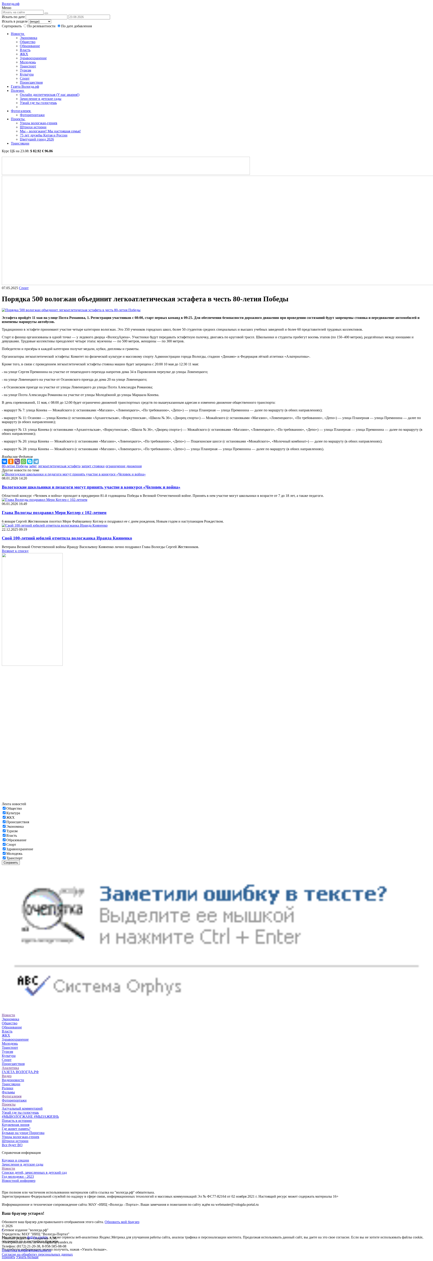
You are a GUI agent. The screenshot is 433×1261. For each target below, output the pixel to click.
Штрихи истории (33, 127)
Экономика (28, 38)
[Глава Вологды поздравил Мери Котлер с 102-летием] (44, 500)
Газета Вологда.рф (25, 86)
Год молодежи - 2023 (18, 1176)
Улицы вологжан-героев (38, 123)
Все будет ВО (12, 1145)
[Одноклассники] (11, 461)
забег (33, 466)
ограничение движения (124, 466)
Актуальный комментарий (22, 1108)
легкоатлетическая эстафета (59, 466)
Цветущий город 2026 (37, 139)
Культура (27, 74)
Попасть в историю (17, 1121)
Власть (25, 50)
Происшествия (31, 82)
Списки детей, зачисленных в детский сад (34, 1172)
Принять (8, 1257)
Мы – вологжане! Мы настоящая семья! (50, 131)
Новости (18, 34)
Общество (27, 42)
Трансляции (20, 143)
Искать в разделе (15, 21)
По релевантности (41, 26)
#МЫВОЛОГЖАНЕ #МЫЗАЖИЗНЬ (30, 1116)
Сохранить (11, 862)
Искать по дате (13, 17)
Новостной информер (18, 1181)
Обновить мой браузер (122, 1222)
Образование (30, 46)
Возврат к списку (15, 551)
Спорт (25, 78)
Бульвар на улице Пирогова (23, 1133)
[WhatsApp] (23, 461)
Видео (7, 1076)
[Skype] (29, 461)
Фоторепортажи (32, 115)
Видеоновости (13, 1080)
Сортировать (12, 26)
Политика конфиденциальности (26, 1250)
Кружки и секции (15, 1160)
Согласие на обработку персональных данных (37, 1254)
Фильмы (8, 1092)
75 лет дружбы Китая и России (43, 135)
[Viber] (17, 461)
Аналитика (10, 1068)
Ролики (7, 1088)
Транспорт (28, 66)
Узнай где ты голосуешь (38, 103)
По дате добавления (76, 26)
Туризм (25, 70)
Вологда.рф (10, 4)
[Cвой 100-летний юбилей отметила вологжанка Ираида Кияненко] (55, 525)
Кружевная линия (15, 1125)
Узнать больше (27, 1257)
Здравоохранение (33, 58)
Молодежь (28, 62)
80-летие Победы (15, 466)
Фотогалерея (21, 111)
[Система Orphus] (216, 1007)
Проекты (18, 119)
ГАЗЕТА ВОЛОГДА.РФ (20, 1072)
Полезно (18, 90)
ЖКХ (24, 54)
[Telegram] (36, 461)
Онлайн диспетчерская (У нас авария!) (49, 95)
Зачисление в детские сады (40, 99)
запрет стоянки (93, 466)
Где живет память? (16, 1129)
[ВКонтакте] (4, 461)
